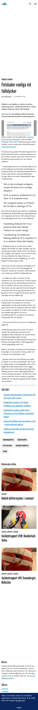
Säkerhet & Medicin (7, 79)
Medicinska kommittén (22, 446)
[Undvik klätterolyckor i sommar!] (19, 479)
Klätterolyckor (7, 446)
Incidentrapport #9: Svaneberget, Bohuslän (19, 580)
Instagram (5, 691)
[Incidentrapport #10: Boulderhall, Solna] (19, 517)
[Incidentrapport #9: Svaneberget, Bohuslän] (19, 559)
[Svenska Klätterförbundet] (4, 3)
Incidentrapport (22, 440)
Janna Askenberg (7, 96)
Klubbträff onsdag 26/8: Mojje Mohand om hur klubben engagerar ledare (19, 413)
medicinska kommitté (9, 147)
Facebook (5, 689)
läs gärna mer (20, 700)
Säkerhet (4, 494)
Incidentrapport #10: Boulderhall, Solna (19, 538)
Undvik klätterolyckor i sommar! (18, 498)
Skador (5, 451)
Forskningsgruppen (8, 440)
